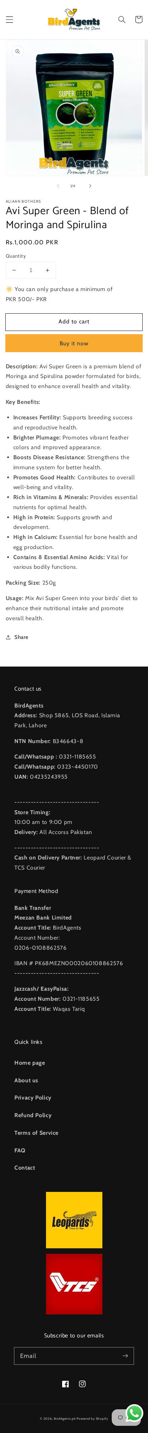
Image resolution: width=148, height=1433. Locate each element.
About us (26, 1080)
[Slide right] (90, 186)
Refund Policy (32, 1115)
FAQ (20, 1150)
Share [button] (21, 637)
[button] (9, 19)
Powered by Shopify (92, 1418)
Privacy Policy (32, 1097)
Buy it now (74, 343)
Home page (29, 1062)
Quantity (16, 256)
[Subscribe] (125, 1355)
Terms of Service (36, 1132)
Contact (24, 1167)
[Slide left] (58, 186)
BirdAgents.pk (65, 1418)
